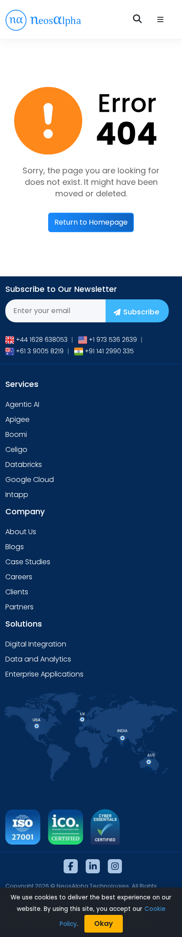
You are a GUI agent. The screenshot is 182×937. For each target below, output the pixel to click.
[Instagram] (115, 866)
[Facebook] (71, 866)
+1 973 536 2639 (113, 339)
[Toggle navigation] (160, 20)
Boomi (16, 434)
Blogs (14, 547)
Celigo (16, 449)
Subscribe (141, 312)
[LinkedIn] (93, 866)
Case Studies (27, 562)
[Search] (138, 19)
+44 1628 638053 (42, 339)
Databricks (23, 464)
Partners (19, 607)
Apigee (17, 419)
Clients (16, 592)
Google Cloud (29, 479)
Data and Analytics (38, 659)
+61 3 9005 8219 (40, 351)
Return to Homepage (91, 222)
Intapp (16, 495)
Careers (18, 577)
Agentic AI (22, 404)
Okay (103, 923)
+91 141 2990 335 (109, 351)
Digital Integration (35, 644)
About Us (20, 532)
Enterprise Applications (44, 674)
